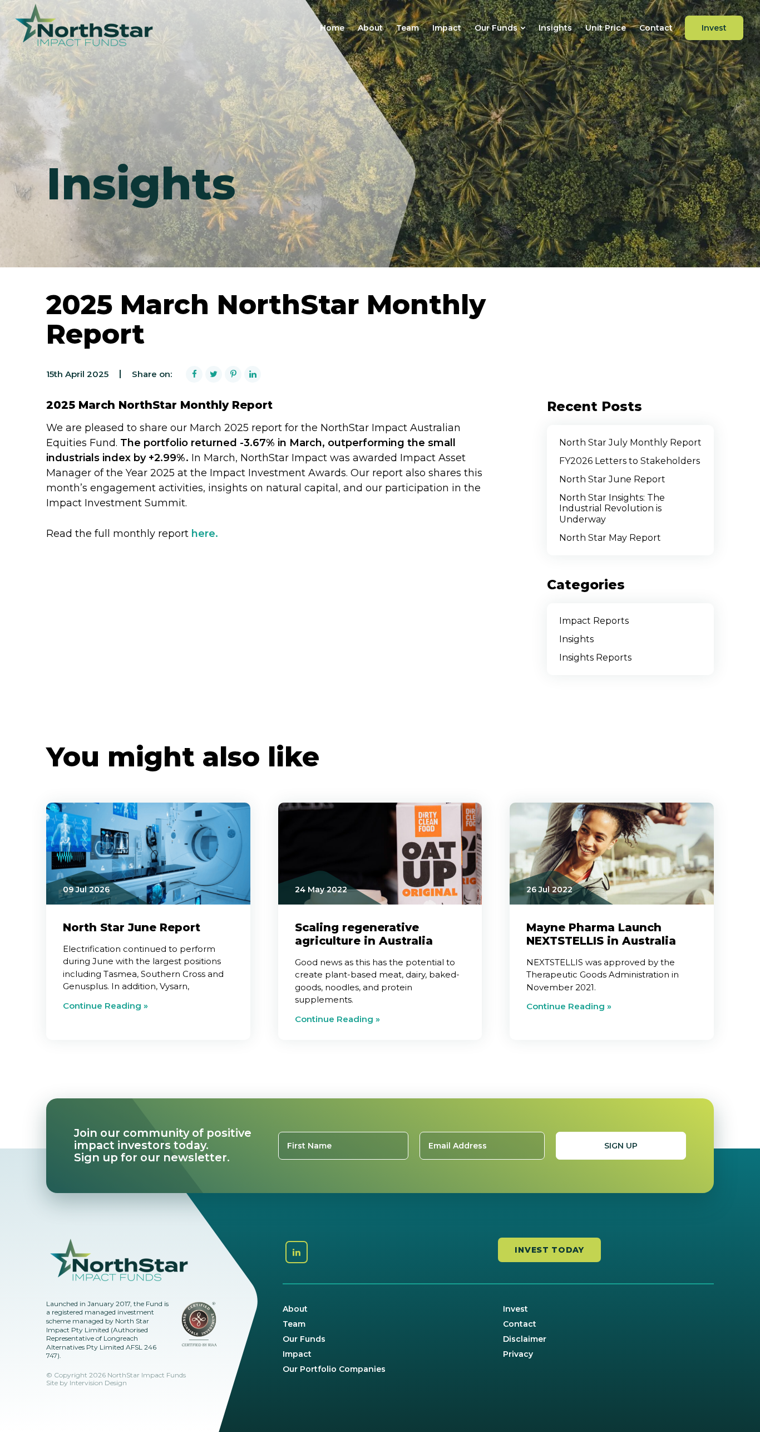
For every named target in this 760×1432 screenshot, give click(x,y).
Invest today (549, 1250)
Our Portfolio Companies (334, 1369)
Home (332, 28)
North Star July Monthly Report (630, 442)
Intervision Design (98, 1383)
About (370, 28)
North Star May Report (610, 537)
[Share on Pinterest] (233, 374)
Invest (714, 28)
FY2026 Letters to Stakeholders (629, 461)
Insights (555, 28)
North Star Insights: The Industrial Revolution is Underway (612, 508)
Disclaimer (524, 1339)
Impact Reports (594, 620)
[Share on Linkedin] (252, 374)
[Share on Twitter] (213, 374)
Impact (446, 28)
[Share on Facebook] (194, 374)
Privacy (518, 1354)
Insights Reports (595, 657)
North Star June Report (612, 479)
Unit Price (605, 28)
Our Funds (496, 28)
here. (204, 533)
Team (407, 28)
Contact (656, 28)
